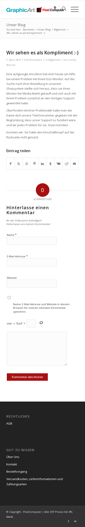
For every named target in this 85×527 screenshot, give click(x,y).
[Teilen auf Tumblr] (50, 163)
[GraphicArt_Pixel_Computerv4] (35, 9)
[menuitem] (53, 9)
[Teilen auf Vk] (58, 163)
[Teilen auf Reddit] (66, 163)
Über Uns (12, 457)
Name (12, 235)
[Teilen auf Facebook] (11, 163)
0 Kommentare (33, 59)
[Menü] (72, 9)
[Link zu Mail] (75, 521)
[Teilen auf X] (18, 163)
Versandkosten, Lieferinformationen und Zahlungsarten (34, 481)
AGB (9, 423)
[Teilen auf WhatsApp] (27, 163)
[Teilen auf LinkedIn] (42, 163)
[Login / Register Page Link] (53, 9)
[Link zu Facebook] (68, 521)
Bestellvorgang (16, 471)
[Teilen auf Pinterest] (35, 163)
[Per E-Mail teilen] (74, 163)
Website (12, 277)
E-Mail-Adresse (17, 256)
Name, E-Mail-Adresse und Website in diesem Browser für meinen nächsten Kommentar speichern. (41, 307)
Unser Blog (16, 24)
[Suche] (61, 9)
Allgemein (54, 59)
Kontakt (11, 464)
